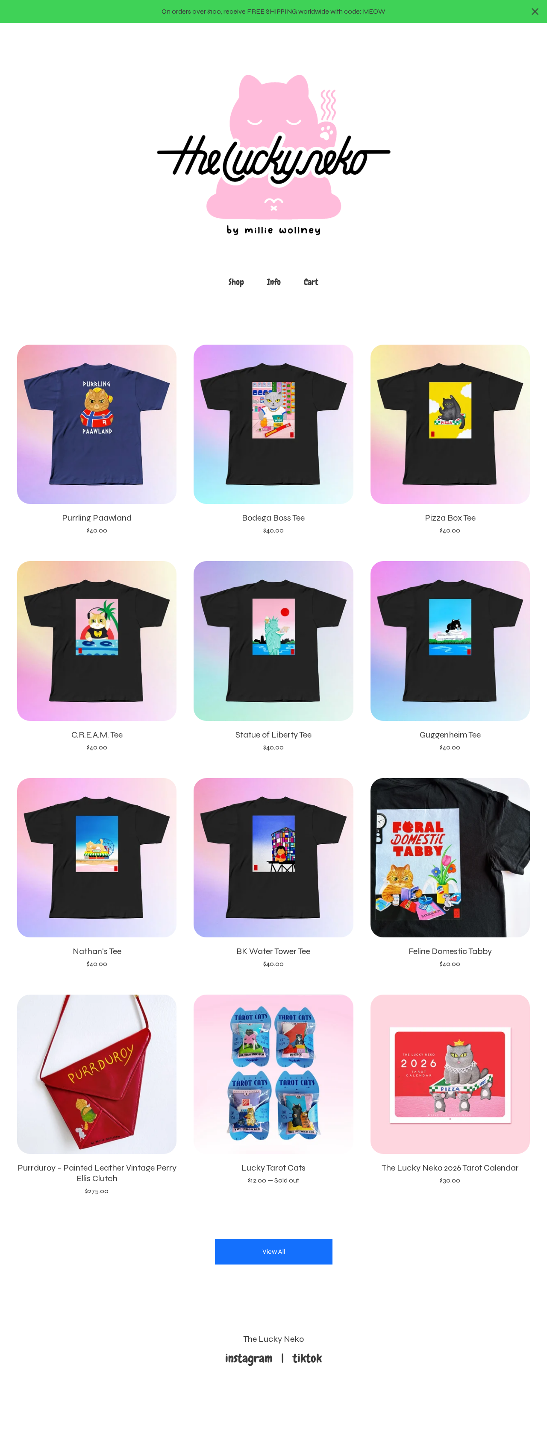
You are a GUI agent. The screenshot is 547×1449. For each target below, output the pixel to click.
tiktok (307, 1358)
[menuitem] (236, 282)
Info (274, 281)
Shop (236, 281)
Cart (313, 281)
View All (273, 1251)
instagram (251, 1358)
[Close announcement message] (535, 11)
